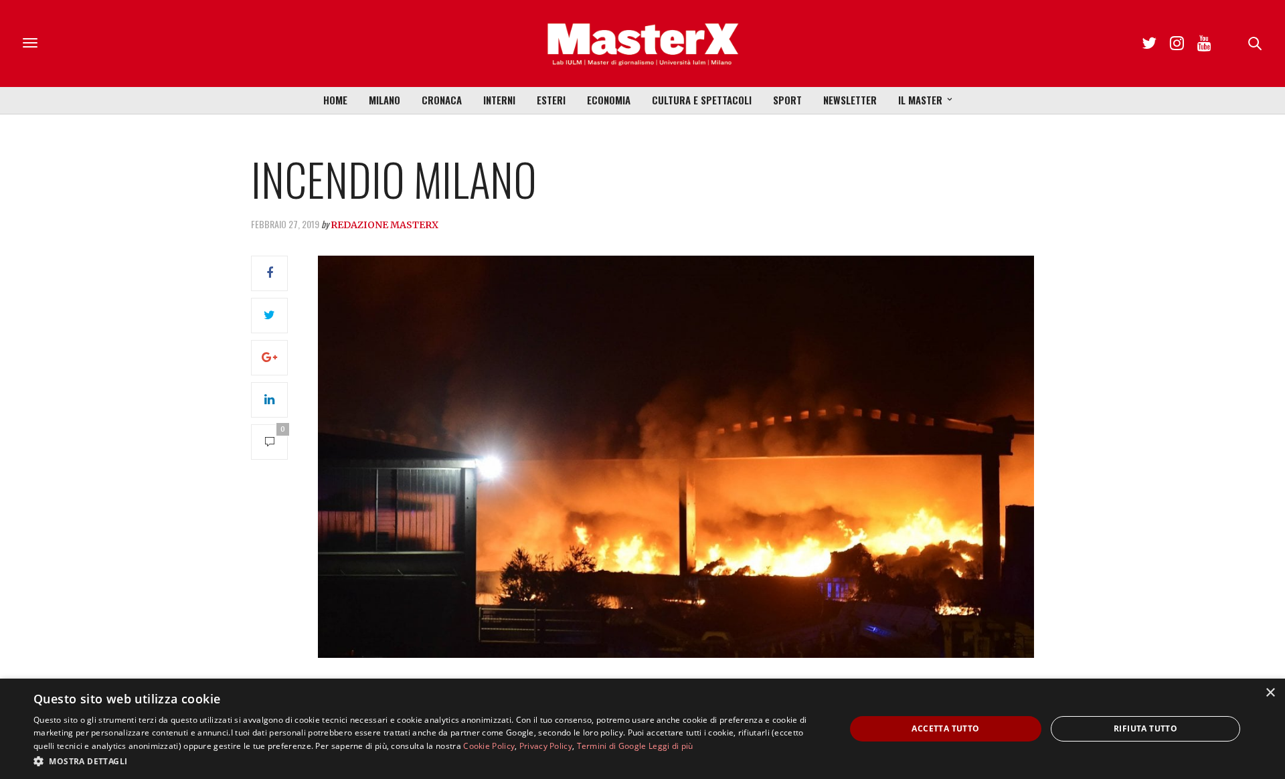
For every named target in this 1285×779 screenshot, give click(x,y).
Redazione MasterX (384, 225)
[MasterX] (642, 43)
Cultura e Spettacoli (702, 99)
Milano (384, 99)
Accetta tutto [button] (945, 728)
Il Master (920, 99)
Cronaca (442, 99)
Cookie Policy (489, 746)
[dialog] (642, 729)
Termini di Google (612, 746)
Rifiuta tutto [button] (1145, 728)
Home (335, 99)
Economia (608, 99)
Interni (499, 99)
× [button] (1270, 693)
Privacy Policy (545, 746)
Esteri (551, 99)
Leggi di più (671, 746)
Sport (787, 99)
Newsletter (850, 99)
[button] (427, 761)
